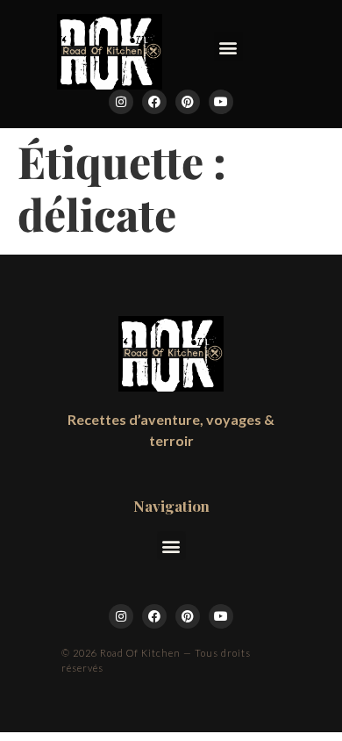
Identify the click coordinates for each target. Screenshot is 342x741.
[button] (228, 46)
